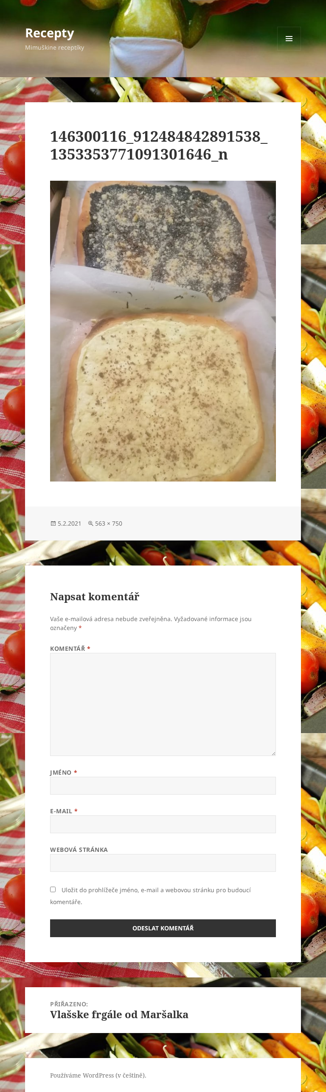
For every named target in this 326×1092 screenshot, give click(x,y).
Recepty (49, 32)
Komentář (70, 648)
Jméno (63, 772)
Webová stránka (79, 850)
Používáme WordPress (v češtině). (98, 1075)
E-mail (64, 811)
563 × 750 (108, 523)
